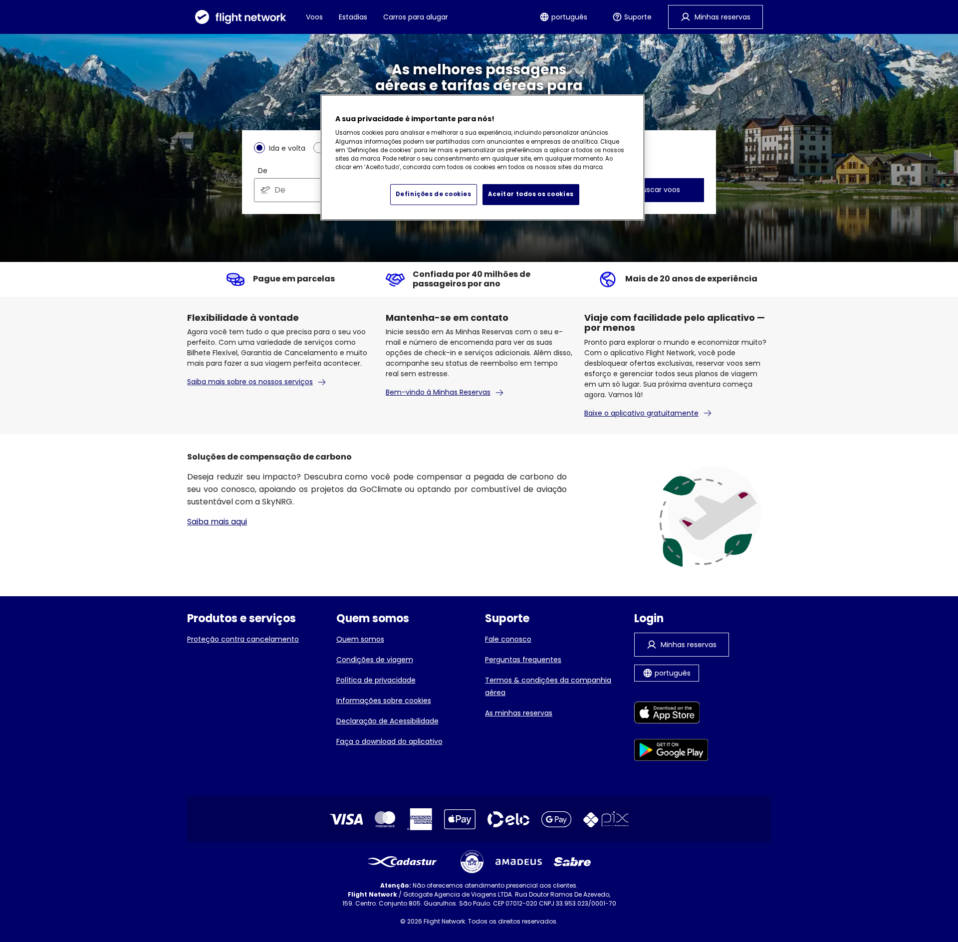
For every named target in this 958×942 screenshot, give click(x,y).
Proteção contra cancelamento (243, 639)
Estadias (353, 17)
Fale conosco (508, 639)
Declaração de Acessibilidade (387, 721)
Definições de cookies (434, 194)
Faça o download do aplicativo (389, 741)
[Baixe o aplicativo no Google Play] (671, 751)
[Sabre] (572, 861)
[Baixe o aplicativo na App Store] (671, 714)
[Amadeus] (518, 862)
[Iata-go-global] (472, 861)
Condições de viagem (374, 660)
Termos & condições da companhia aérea (548, 686)
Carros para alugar (415, 17)
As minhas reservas (518, 713)
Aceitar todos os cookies (531, 194)
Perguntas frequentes (523, 660)
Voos (314, 17)
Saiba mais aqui (217, 521)
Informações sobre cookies (383, 701)
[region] (482, 157)
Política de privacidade (376, 680)
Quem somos (360, 639)
